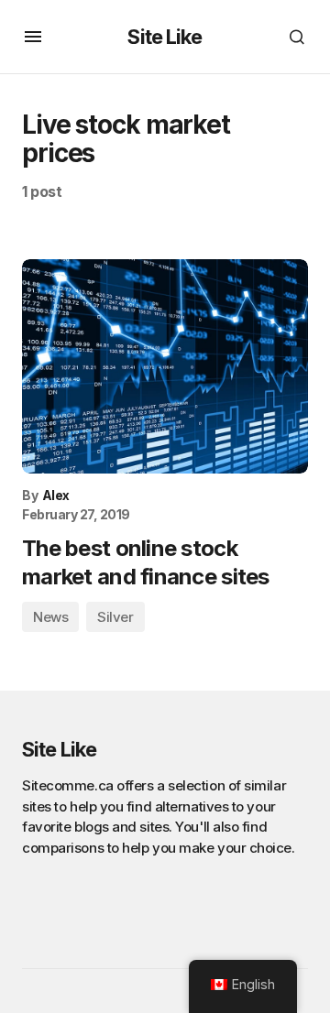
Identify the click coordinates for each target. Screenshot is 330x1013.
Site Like (164, 37)
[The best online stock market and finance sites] (165, 366)
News (50, 617)
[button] (33, 37)
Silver (115, 617)
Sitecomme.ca (68, 785)
